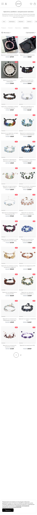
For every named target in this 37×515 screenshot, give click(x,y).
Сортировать (30, 32)
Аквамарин (12, 21)
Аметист (29, 21)
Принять (8, 510)
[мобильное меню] (2, 4)
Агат (4, 21)
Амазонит (21, 21)
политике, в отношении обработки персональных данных (15, 506)
